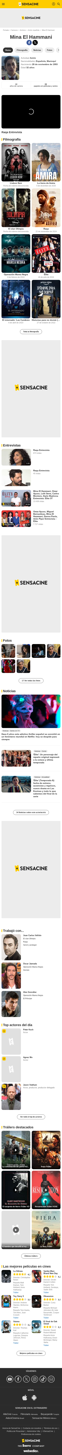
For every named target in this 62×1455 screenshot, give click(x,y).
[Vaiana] (6, 1326)
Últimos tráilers (31, 1256)
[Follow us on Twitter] (27, 1379)
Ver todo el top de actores (31, 1117)
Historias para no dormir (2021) (46, 320)
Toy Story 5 (18, 1296)
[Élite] (46, 253)
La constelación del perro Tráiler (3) (16, 1167)
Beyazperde (47, 1414)
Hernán (26, 970)
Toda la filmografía (31, 332)
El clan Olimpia (16, 229)
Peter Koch (28, 1030)
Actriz (33, 58)
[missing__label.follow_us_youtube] (10, 1379)
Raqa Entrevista (41, 450)
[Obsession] (36, 1301)
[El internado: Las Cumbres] (16, 299)
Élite (46, 274)
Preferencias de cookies (31, 1434)
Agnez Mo (28, 1057)
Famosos (14, 30)
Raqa (46, 229)
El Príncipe (27, 998)
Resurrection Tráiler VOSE (46, 1207)
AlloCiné (7, 1414)
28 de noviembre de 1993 (45, 64)
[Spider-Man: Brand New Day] (36, 1276)
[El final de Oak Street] (36, 1326)
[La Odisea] (6, 1276)
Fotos (7, 640)
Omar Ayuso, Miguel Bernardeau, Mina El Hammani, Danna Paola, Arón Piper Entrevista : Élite (45, 516)
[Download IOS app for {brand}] (26, 1397)
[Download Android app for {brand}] (35, 1397)
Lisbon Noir (16, 183)
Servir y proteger (30, 945)
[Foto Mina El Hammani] (8, 651)
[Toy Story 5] (6, 1301)
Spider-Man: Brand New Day (50, 1272)
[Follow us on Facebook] (18, 1379)
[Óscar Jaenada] (11, 976)
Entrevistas (12, 445)
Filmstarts (25, 1414)
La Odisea (18, 1271)
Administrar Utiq (33, 1431)
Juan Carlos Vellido (32, 935)
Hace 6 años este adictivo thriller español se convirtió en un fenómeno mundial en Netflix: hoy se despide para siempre (31, 737)
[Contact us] (52, 1379)
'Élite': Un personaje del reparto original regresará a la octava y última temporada (46, 758)
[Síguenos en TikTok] (43, 1379)
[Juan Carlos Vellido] (11, 947)
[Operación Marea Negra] (16, 253)
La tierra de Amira (46, 183)
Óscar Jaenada (30, 964)
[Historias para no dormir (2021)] (46, 299)
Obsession (48, 1296)
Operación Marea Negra (16, 274)
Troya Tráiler (46, 1167)
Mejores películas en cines (31, 1353)
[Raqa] (46, 208)
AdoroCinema (12, 1418)
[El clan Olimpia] (16, 208)
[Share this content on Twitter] (35, 42)
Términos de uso (50, 1428)
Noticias (9, 691)
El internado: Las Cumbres (16, 320)
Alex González (30, 992)
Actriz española (33, 30)
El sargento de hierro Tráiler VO (16, 1207)
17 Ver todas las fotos (31, 681)
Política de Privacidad (16, 1431)
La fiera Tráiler (46, 1246)
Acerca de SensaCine (11, 1428)
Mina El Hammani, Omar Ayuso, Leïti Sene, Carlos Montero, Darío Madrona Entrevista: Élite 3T (46, 495)
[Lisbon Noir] (16, 162)
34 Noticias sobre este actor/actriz (31, 812)
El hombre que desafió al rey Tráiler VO (16, 1246)
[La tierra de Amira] (46, 162)
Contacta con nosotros (32, 1428)
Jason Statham (30, 1085)
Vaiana (16, 1321)
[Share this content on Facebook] (29, 42)
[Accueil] (28, 4)
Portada (6, 30)
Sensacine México (41, 1418)
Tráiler (16, 1292)
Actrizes (23, 30)
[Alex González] (11, 1004)
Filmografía (12, 139)
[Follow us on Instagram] (35, 1379)
